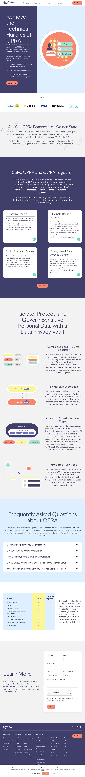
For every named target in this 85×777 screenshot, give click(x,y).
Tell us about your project (56, 680)
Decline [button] (53, 773)
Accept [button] (45, 773)
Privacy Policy (59, 700)
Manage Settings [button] (36, 773)
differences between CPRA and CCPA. (53, 137)
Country (50, 671)
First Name (50, 655)
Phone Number (68, 671)
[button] (27, 3)
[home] (8, 3)
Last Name (67, 655)
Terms (49, 700)
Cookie (53, 767)
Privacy (59, 767)
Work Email (51, 663)
